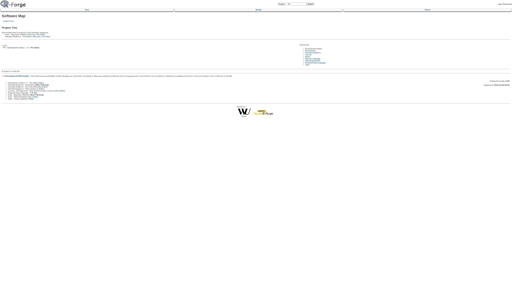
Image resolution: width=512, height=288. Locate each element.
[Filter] (41, 83)
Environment (310, 51)
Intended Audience (313, 53)
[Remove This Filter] (36, 35)
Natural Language (312, 59)
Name (307, 57)
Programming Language (315, 63)
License (308, 55)
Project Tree (8, 21)
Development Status (15, 48)
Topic (307, 65)
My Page (258, 10)
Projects (427, 10)
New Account (507, 4)
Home (87, 10)
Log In (500, 4)
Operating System (312, 61)
